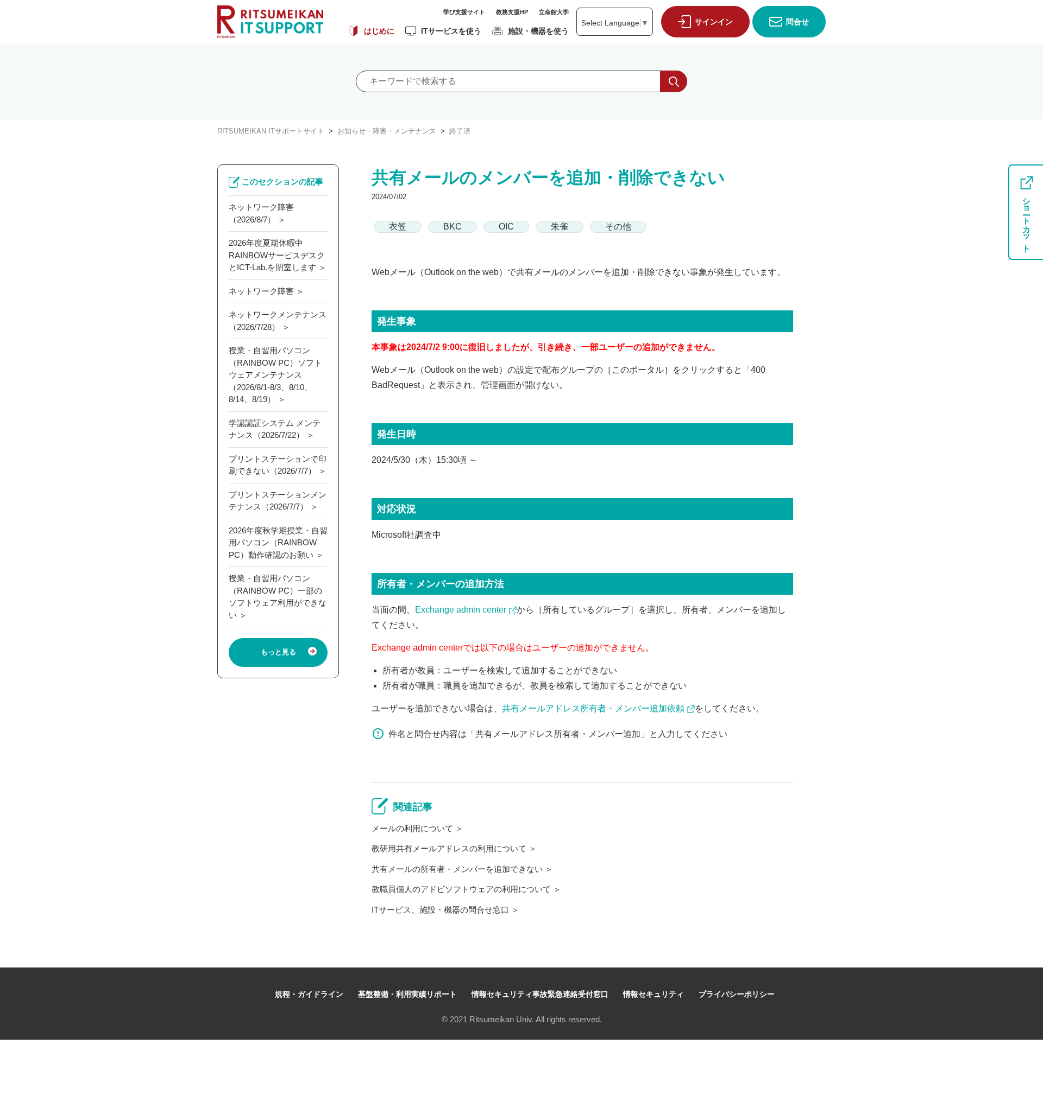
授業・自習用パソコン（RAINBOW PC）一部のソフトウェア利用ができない (277, 597)
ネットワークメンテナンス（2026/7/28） (277, 321)
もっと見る (278, 652)
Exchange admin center (460, 609)
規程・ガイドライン (309, 994)
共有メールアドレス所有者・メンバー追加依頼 (593, 708)
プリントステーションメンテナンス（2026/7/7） (277, 501)
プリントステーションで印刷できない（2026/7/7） (277, 465)
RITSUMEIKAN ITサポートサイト (270, 131)
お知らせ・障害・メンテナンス (386, 131)
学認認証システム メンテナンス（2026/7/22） (275, 429)
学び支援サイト (464, 12)
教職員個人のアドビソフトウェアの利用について (461, 889)
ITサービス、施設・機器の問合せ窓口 (440, 909)
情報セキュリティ (653, 994)
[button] (702, 21)
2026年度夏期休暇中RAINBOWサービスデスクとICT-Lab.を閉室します (277, 255)
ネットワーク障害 (261, 291)
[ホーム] (270, 21)
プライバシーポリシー (737, 994)
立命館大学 (554, 12)
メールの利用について (412, 828)
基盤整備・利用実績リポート (407, 994)
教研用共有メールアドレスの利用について (449, 848)
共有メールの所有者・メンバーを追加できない (457, 869)
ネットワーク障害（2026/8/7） (261, 213)
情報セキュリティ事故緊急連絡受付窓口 (540, 994)
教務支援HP (512, 12)
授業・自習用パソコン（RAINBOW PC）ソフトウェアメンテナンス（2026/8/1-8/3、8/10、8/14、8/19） (275, 375)
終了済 (459, 131)
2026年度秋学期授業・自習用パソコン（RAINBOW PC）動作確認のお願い (278, 542)
